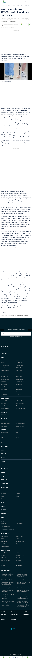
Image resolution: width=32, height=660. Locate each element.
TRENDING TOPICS (5, 550)
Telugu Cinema (19, 557)
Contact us (13, 612)
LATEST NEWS (4, 346)
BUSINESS (3, 453)
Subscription (4, 617)
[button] (2, 2)
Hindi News (18, 563)
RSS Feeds (13, 619)
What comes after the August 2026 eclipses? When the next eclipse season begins (22, 574)
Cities (6, 315)
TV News (18, 405)
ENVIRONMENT (4, 468)
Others (2, 498)
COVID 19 (3, 517)
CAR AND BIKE (4, 483)
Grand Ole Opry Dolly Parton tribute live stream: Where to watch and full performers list (7, 589)
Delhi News (3, 381)
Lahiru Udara (19, 370)
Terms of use (25, 612)
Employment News (20, 423)
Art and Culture (4, 432)
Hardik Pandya (19, 365)
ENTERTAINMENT (5, 398)
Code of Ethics (25, 617)
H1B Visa (18, 538)
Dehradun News (20, 379)
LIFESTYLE (3, 429)
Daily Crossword (20, 523)
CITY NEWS (3, 374)
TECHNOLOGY (4, 487)
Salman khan (4, 541)
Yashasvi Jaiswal (4, 367)
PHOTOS (3, 457)
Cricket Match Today (20, 360)
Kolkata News (4, 386)
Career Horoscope (5, 546)
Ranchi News (4, 394)
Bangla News (19, 560)
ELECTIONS (3, 510)
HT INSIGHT (4, 506)
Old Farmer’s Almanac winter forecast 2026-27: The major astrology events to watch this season (23, 581)
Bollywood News (4, 400)
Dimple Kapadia (4, 543)
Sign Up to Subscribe (16, 336)
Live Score (3, 362)
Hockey (2, 496)
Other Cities (19, 394)
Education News (20, 426)
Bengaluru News (4, 376)
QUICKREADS (4, 513)
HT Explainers (19, 565)
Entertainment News (5, 560)
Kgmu (4, 312)
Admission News (4, 421)
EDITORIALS (4, 479)
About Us (3, 612)
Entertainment (27, 5)
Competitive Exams (5, 423)
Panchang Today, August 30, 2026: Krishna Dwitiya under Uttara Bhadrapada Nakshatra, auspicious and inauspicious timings (23, 604)
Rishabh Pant (19, 367)
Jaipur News (19, 384)
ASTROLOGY (4, 412)
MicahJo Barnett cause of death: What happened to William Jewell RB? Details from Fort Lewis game (23, 589)
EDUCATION (4, 418)
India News (19, 5)
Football (18, 493)
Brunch (17, 432)
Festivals (18, 435)
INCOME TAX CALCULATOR (7, 530)
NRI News (3, 565)
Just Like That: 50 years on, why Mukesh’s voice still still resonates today (7, 574)
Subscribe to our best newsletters (16, 329)
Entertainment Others (21, 408)
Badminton (3, 493)
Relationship (3, 440)
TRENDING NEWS (5, 533)
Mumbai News (4, 389)
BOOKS (2, 502)
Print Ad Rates (14, 617)
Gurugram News (20, 381)
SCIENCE (3, 472)
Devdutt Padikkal (5, 365)
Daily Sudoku (4, 523)
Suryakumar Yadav (20, 541)
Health (2, 437)
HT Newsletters (25, 614)
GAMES (2, 521)
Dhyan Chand (19, 543)
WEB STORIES (4, 446)
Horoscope (3, 414)
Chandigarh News (5, 379)
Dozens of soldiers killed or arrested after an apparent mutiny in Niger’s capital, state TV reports (7, 603)
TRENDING (3, 450)
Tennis (17, 496)
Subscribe (27, 1)
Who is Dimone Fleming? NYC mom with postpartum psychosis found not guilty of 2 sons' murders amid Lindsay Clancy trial (7, 582)
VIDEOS (3, 461)
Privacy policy (4, 614)
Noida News (19, 389)
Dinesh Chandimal (5, 370)
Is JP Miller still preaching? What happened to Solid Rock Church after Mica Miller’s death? (7, 596)
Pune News (18, 392)
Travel (17, 440)
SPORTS (3, 491)
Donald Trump (19, 536)
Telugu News (4, 563)
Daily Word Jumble (5, 526)
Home (2, 5)
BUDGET (3, 465)
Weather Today (14, 614)
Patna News (3, 392)
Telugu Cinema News (5, 405)
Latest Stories (5, 570)
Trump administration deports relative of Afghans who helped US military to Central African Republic (23, 596)
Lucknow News (11, 315)
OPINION (3, 476)
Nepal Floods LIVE (5, 536)
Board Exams (19, 421)
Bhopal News (19, 376)
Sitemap (3, 619)
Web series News (5, 408)
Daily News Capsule (5, 333)
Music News (3, 403)
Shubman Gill (19, 362)
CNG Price (3, 538)
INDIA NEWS (4, 353)
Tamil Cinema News (20, 403)
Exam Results (4, 426)
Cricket (13, 5)
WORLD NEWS (4, 350)
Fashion (2, 435)
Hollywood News (20, 400)
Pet (1, 442)
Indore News (4, 384)
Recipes (17, 437)
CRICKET (3, 357)
